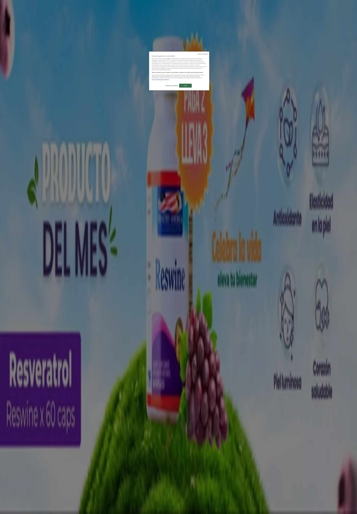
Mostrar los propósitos (172, 85)
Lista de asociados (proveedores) (160, 79)
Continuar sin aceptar (202, 53)
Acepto (185, 85)
